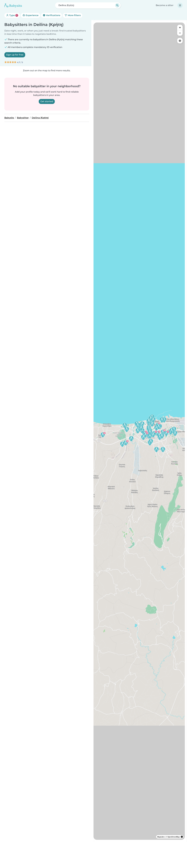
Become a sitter (164, 5)
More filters (74, 15)
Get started (46, 101)
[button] (126, 443)
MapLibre (161, 837)
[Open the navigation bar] (180, 5)
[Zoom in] (180, 27)
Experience (31, 15)
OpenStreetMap (173, 837)
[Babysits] (13, 5)
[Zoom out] (180, 33)
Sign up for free (14, 54)
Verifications (52, 15)
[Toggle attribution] (181, 836)
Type (13, 15)
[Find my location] (180, 40)
